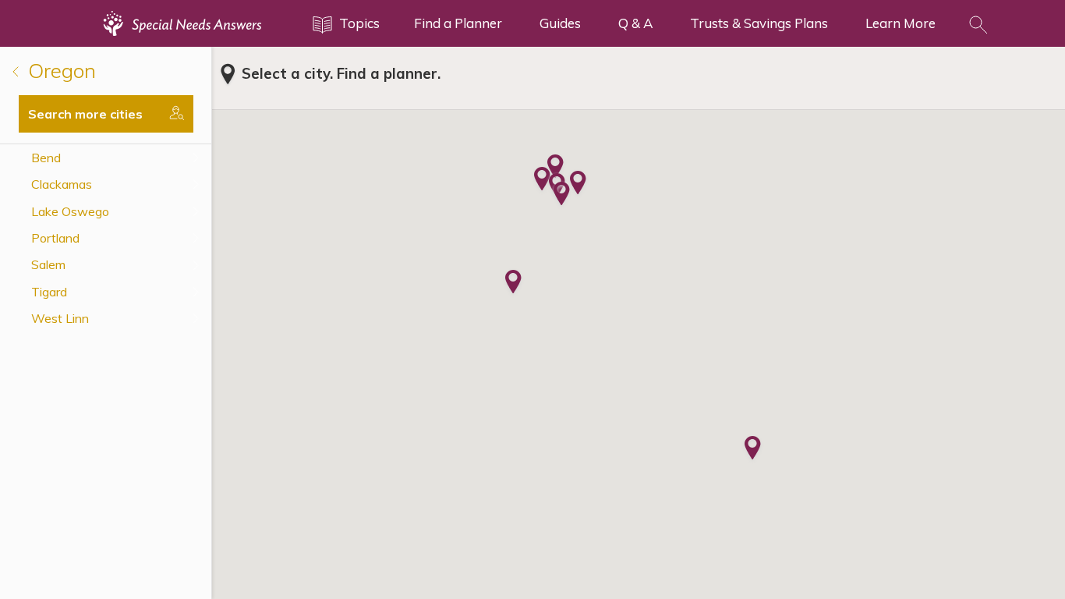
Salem (48, 264)
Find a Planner (458, 23)
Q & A (635, 23)
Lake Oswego (70, 211)
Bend (46, 157)
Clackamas (61, 184)
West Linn (60, 318)
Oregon (59, 70)
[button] (752, 449)
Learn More (900, 23)
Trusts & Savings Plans (759, 23)
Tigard (49, 292)
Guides (560, 23)
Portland (55, 238)
